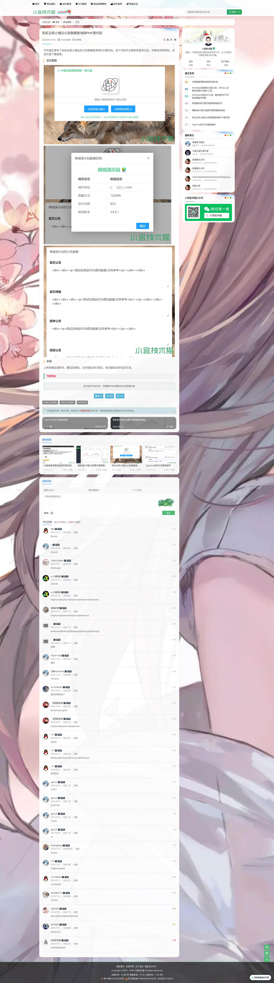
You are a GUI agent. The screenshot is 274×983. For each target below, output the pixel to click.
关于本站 (139, 966)
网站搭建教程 (99, 3)
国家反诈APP (150, 966)
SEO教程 (82, 3)
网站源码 (51, 3)
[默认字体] (168, 39)
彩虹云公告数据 (67, 402)
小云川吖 (55, 908)
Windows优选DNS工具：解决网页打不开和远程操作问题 (210, 96)
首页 (37, 3)
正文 (77, 22)
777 (52, 861)
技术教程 (67, 3)
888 (52, 529)
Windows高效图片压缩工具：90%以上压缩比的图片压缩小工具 (210, 89)
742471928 (56, 655)
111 (52, 734)
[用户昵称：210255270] (188, 161)
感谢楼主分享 (198, 159)
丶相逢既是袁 (57, 703)
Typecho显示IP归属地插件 (204, 124)
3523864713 (56, 892)
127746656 (56, 877)
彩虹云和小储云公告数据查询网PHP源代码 (211, 117)
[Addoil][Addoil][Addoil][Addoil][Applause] (211, 177)
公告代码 (82, 402)
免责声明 (130, 966)
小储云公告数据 (50, 402)
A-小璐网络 (56, 576)
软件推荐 (118, 3)
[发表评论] (267, 953)
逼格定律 (55, 608)
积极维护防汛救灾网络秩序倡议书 (207, 103)
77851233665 (57, 560)
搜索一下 (236, 12)
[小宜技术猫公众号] (208, 212)
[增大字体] (171, 39)
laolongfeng (56, 845)
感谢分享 (196, 185)
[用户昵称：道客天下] (188, 143)
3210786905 (56, 687)
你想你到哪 (56, 940)
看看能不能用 (198, 142)
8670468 (55, 924)
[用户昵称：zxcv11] (188, 152)
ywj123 (54, 782)
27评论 (78, 39)
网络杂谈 (133, 3)
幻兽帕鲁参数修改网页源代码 (205, 81)
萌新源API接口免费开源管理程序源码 (208, 110)
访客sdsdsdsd (57, 671)
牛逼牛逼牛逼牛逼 (200, 151)
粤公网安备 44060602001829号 (142, 978)
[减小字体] (164, 39)
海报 (111, 396)
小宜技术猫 (208, 48)
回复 (76, 532)
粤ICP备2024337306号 (114, 978)
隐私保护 (120, 966)
